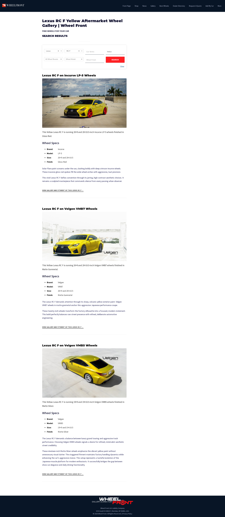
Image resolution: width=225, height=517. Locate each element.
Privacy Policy (127, 514)
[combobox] (53, 51)
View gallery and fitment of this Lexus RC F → (63, 190)
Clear (122, 66)
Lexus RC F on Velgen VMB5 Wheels (69, 345)
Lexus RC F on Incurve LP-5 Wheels (69, 75)
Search (115, 60)
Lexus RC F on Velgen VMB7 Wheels (69, 209)
